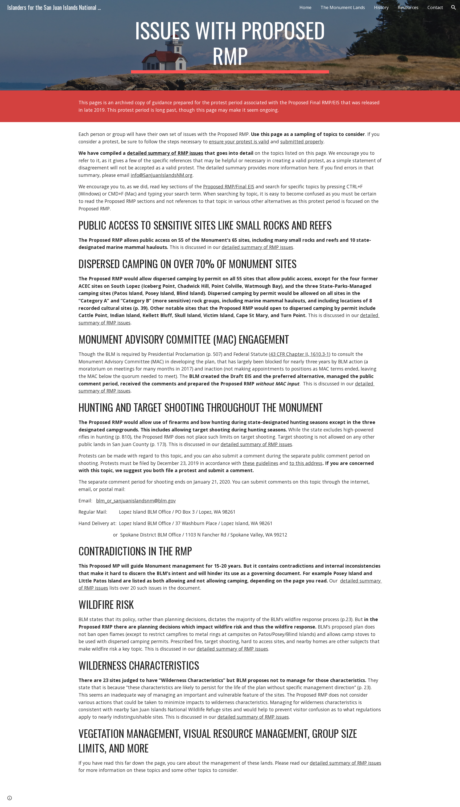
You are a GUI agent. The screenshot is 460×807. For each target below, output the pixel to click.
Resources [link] (408, 7)
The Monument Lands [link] (343, 7)
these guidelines (260, 463)
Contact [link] (435, 7)
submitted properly (301, 141)
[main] (230, 45)
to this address (305, 463)
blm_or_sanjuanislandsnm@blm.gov (136, 500)
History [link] (381, 7)
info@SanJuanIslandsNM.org (161, 175)
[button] (453, 7)
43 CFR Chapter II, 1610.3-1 (299, 354)
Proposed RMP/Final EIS (228, 186)
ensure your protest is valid (239, 141)
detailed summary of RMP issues (165, 153)
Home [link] (305, 7)
